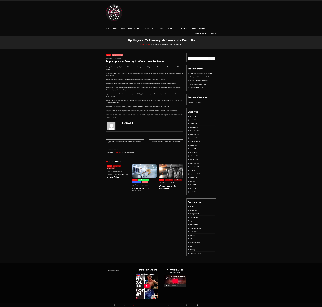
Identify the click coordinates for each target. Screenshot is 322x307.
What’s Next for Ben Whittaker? (199, 84)
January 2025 (194, 127)
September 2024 (195, 141)
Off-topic (193, 239)
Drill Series (147, 28)
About (115, 28)
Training (145, 182)
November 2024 (194, 134)
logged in (119, 153)
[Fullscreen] (184, 285)
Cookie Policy (203, 305)
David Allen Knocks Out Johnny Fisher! (201, 73)
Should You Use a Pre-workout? (199, 80)
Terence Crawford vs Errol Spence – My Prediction (165, 141)
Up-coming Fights (117, 55)
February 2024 (194, 156)
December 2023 (194, 163)
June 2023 (193, 185)
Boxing (108, 55)
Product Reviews (195, 242)
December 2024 (195, 131)
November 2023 (194, 167)
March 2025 (193, 123)
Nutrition (192, 235)
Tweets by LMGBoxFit (113, 270)
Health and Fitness (144, 179)
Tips (191, 246)
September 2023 (195, 174)
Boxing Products (194, 214)
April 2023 (193, 192)
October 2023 (194, 170)
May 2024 (193, 149)
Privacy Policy (192, 305)
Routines (160, 28)
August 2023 (193, 177)
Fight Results (193, 221)
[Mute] (181, 285)
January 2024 (194, 159)
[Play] (166, 285)
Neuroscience (136, 182)
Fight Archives (182, 28)
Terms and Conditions (178, 305)
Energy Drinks (194, 217)
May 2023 (193, 188)
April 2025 (193, 120)
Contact (202, 28)
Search (212, 33)
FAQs (194, 28)
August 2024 (193, 145)
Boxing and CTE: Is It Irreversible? (199, 77)
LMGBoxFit (118, 58)
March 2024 (193, 152)
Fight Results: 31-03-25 (196, 88)
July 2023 (192, 181)
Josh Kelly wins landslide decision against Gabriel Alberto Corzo (124, 141)
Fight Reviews (110, 168)
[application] (175, 281)
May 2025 (193, 116)
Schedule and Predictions (130, 28)
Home (107, 28)
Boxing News (116, 166)
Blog (170, 28)
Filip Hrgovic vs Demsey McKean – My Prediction (135, 61)
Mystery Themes (134, 305)
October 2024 (194, 138)
